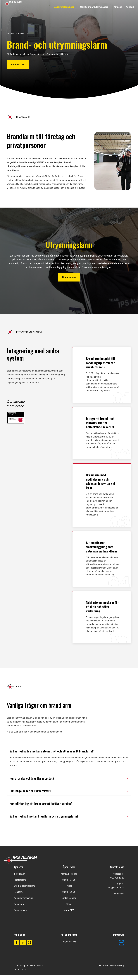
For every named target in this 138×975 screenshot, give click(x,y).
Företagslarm (20, 880)
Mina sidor (119, 894)
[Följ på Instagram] (29, 942)
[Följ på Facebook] (16, 942)
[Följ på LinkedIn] (23, 942)
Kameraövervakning (23, 898)
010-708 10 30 (117, 878)
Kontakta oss (18, 64)
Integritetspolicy (68, 941)
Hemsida (103, 965)
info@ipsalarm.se (116, 887)
